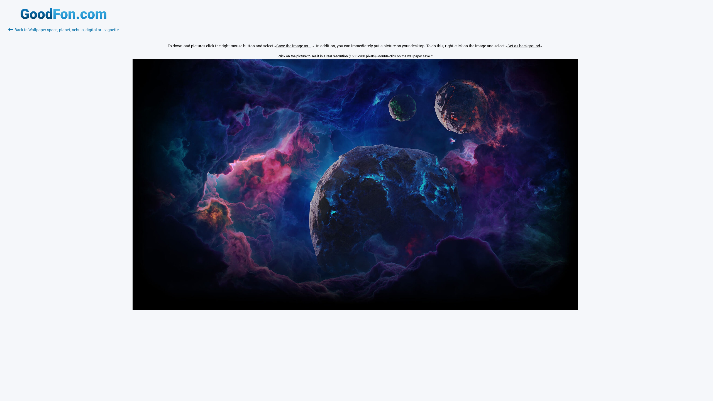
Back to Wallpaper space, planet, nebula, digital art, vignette (66, 29)
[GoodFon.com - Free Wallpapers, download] (63, 17)
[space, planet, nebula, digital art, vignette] (355, 308)
